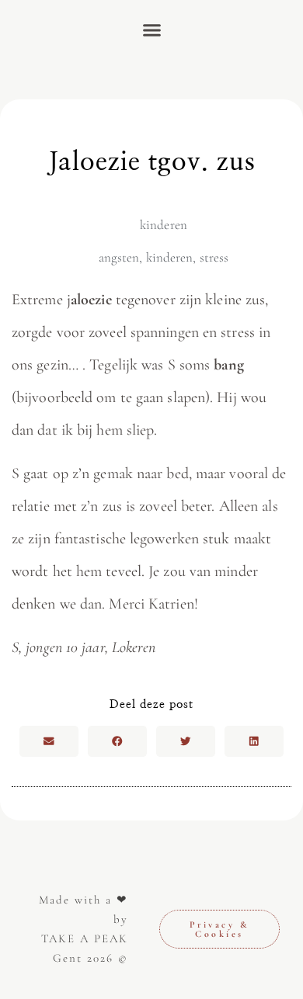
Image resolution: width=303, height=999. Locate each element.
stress (214, 257)
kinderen (163, 225)
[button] (151, 30)
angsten (119, 257)
